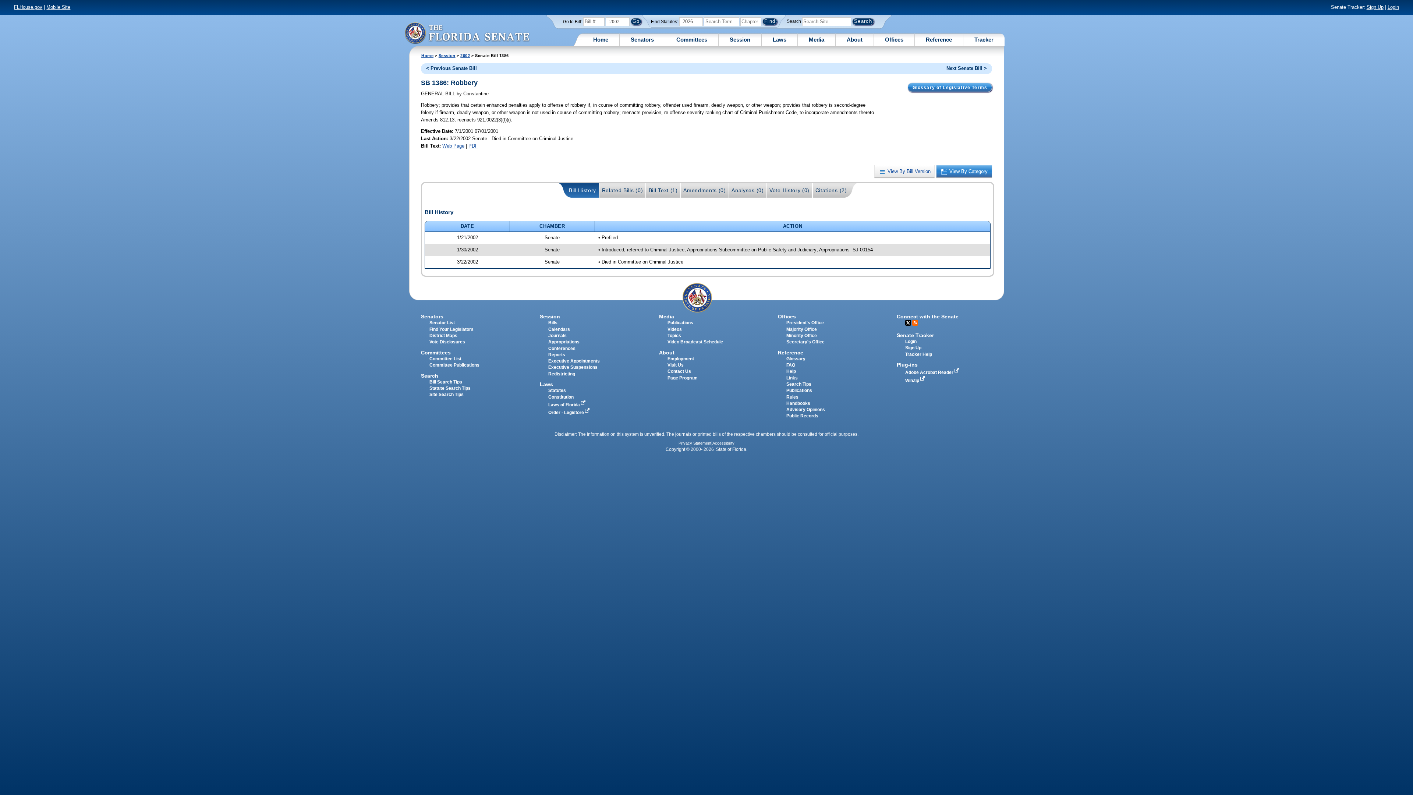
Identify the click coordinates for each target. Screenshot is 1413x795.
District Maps (443, 335)
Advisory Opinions (805, 409)
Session (740, 39)
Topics (674, 335)
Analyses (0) (748, 190)
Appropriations (564, 342)
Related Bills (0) (622, 190)
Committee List (445, 359)
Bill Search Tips (445, 382)
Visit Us (675, 365)
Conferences (562, 348)
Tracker (984, 39)
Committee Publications (454, 365)
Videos (674, 329)
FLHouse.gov (28, 7)
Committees (691, 39)
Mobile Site (58, 7)
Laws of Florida (564, 405)
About (855, 39)
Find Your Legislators (451, 329)
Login (1393, 7)
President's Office (805, 323)
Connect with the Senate (928, 316)
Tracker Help (918, 354)
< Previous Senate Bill (451, 68)
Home (600, 39)
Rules (792, 397)
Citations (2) (831, 190)
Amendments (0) (704, 190)
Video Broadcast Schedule (695, 342)
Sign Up (1375, 7)
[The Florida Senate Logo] (467, 33)
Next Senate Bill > (966, 68)
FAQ (790, 365)
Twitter (908, 323)
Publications (680, 323)
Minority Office (801, 335)
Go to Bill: (572, 22)
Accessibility (723, 443)
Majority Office (801, 329)
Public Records (802, 416)
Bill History (582, 190)
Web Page (453, 146)
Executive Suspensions (573, 367)
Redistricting (561, 374)
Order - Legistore (566, 412)
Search (794, 21)
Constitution (561, 397)
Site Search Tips (446, 394)
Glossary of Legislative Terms (950, 87)
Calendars (559, 329)
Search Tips (798, 384)
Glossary (795, 359)
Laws (779, 39)
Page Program (682, 378)
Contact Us (679, 371)
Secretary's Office (805, 342)
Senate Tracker (915, 335)
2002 (465, 55)
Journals (557, 335)
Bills (552, 323)
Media (816, 39)
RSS (915, 323)
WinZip (912, 380)
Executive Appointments (574, 361)
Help (791, 371)
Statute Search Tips (450, 388)
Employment (680, 359)
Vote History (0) (789, 190)
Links (792, 378)
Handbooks (798, 403)
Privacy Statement (695, 443)
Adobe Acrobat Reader (930, 372)
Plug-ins (907, 365)
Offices (894, 39)
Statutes (557, 390)
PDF (473, 146)
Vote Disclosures (447, 342)
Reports (556, 355)
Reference (939, 39)
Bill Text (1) (663, 190)
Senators (642, 39)
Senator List (442, 323)
